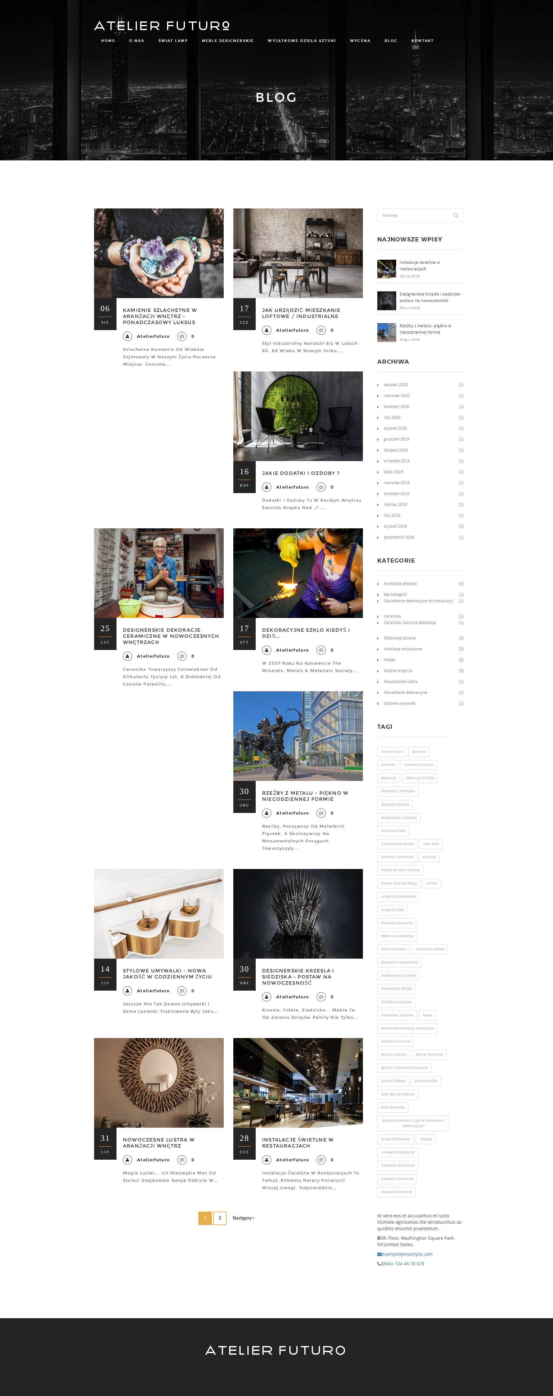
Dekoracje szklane (400, 638)
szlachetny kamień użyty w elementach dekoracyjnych (413, 1123)
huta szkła (431, 844)
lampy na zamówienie (398, 896)
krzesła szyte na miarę (399, 883)
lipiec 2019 (393, 472)
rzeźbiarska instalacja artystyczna (407, 1028)
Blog (391, 40)
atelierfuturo (153, 336)
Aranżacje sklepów (400, 583)
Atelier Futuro (163, 22)
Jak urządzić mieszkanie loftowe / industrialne (301, 313)
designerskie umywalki (399, 818)
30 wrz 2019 (410, 308)
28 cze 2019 (410, 276)
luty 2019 (392, 515)
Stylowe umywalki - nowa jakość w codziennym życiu (167, 974)
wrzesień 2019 (397, 461)
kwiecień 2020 (396, 406)
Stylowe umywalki (400, 703)
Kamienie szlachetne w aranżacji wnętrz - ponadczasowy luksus (160, 316)
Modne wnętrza (398, 671)
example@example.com (407, 1254)
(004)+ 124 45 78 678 (402, 1264)
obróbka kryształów (396, 1002)
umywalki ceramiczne (398, 1165)
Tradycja (425, 1139)
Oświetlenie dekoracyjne (405, 692)
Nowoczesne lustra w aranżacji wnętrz (159, 1143)
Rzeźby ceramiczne (395, 1041)
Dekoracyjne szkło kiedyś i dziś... (306, 633)
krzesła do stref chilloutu (400, 870)
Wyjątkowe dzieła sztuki (302, 40)
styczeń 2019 (395, 526)
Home (108, 40)
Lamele (431, 883)
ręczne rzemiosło (429, 1055)
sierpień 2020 (396, 385)
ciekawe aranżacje (419, 765)
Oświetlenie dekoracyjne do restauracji (418, 601)
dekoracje (388, 778)
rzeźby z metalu (393, 1055)
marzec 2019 (395, 504)
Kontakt (423, 40)
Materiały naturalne (397, 923)
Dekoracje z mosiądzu (398, 791)
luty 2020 (392, 417)
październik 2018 (399, 537)
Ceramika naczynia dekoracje (410, 623)
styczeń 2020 (395, 428)
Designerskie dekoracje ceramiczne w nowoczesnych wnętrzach (171, 636)
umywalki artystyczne (398, 1152)
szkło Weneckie (393, 1107)
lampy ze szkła (392, 910)
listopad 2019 (396, 450)
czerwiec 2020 (397, 396)
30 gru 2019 (410, 340)
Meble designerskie (228, 40)
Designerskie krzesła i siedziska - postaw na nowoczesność (298, 977)
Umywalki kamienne (396, 1192)
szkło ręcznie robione (398, 1094)
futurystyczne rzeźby (397, 844)
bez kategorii (395, 594)
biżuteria (419, 752)
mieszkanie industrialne (399, 962)
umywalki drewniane (397, 1179)
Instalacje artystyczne (403, 649)
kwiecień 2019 (396, 493)
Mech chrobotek (393, 949)
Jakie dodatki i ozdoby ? (301, 473)
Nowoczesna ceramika (398, 976)
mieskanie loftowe (430, 949)
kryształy (429, 857)
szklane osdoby (393, 1081)
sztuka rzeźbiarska (395, 1139)
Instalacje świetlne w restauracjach (298, 1143)
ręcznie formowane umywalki (404, 1068)
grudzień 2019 (396, 439)
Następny (242, 1218)
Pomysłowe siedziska (397, 1015)
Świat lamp (173, 40)
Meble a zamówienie (397, 936)
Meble (389, 660)
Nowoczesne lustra (401, 681)
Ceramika (392, 616)
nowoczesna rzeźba (396, 989)
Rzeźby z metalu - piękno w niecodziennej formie (305, 796)
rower (427, 1015)
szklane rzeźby (425, 1081)
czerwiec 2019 (397, 483)
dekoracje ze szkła (419, 778)
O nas (136, 40)
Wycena (360, 40)
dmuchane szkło (393, 831)
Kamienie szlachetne (397, 857)
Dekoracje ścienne (395, 805)
